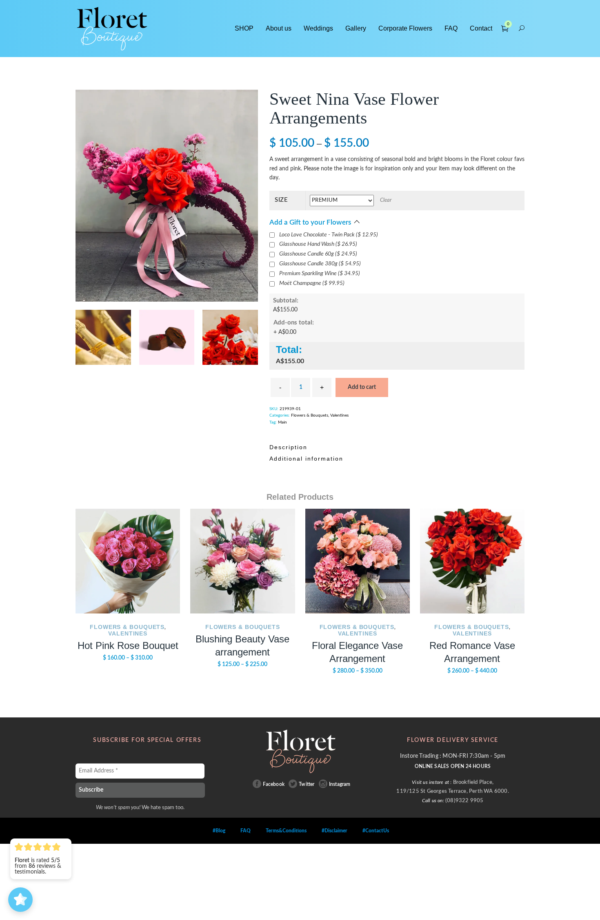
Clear (385, 200)
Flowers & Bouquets (309, 437)
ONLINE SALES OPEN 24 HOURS (453, 787)
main (282, 444)
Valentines (339, 437)
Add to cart (362, 409)
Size (281, 200)
